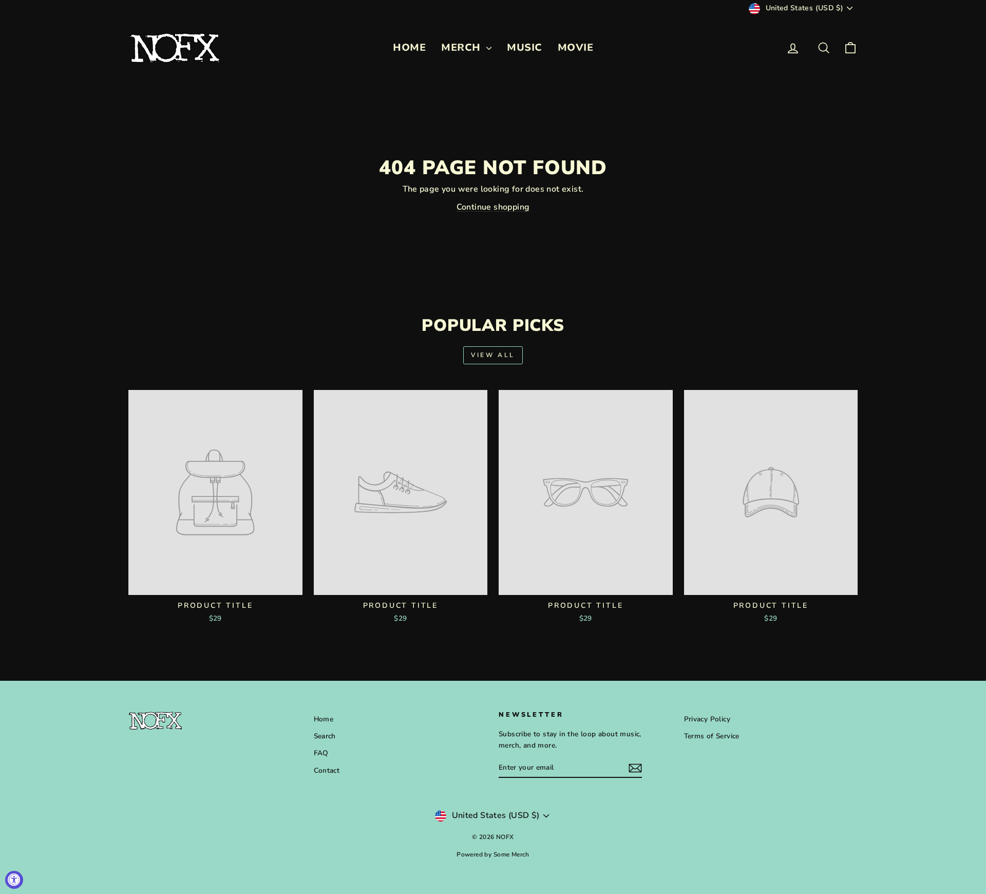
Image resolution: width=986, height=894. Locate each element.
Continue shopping (493, 207)
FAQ (321, 753)
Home (324, 719)
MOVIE (576, 47)
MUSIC (524, 47)
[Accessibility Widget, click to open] (14, 880)
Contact (327, 770)
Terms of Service (712, 736)
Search (325, 736)
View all (493, 355)
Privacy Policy (707, 719)
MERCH (462, 47)
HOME (409, 47)
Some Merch (511, 854)
